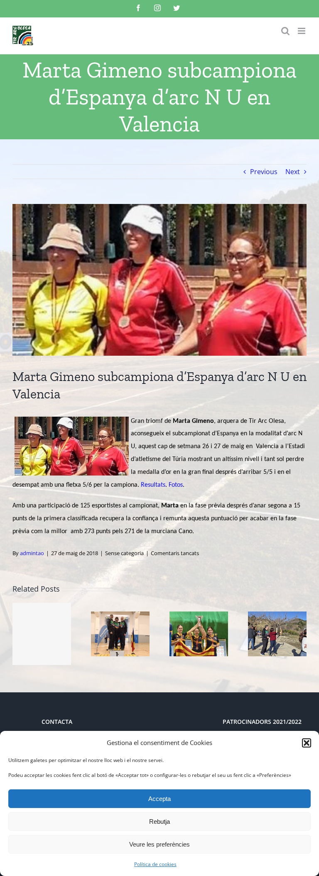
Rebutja (159, 821)
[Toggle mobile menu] (302, 31)
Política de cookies (155, 864)
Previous (263, 171)
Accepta (159, 798)
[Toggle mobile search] (285, 31)
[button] (306, 743)
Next (292, 171)
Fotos (176, 485)
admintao (32, 553)
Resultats (153, 485)
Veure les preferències (159, 844)
